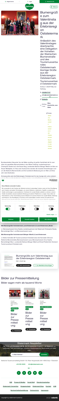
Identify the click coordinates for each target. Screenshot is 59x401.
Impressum (44, 390)
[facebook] (19, 373)
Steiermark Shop (38, 386)
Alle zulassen (48, 219)
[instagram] (24, 373)
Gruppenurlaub (25, 386)
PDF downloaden (25, 265)
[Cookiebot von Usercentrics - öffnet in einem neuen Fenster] (50, 180)
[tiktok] (29, 373)
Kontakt (48, 386)
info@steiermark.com (35, 364)
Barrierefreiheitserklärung (19, 390)
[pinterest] (40, 373)
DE (29, 368)
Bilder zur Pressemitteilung (15, 320)
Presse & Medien (19, 382)
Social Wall (31, 382)
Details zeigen (50, 214)
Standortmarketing (43, 382)
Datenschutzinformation (25, 201)
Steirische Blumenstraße (49, 120)
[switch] (22, 209)
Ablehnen (10, 219)
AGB (54, 386)
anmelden (44, 354)
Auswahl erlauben (29, 219)
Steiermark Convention (10, 386)
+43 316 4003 (20, 364)
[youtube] (35, 373)
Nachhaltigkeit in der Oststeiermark (50, 144)
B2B (11, 382)
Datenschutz (34, 390)
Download (17, 330)
